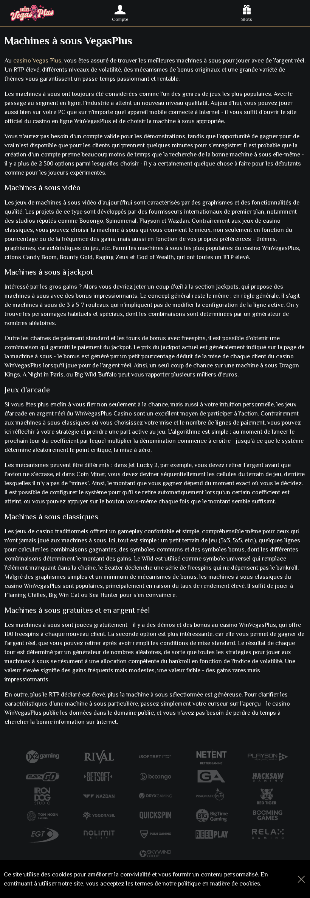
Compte (120, 19)
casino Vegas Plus (37, 60)
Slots (246, 19)
